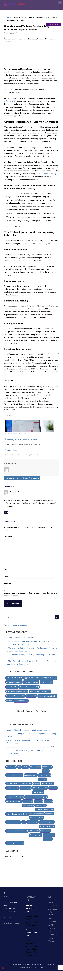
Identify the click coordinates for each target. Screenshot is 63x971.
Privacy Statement (26, 967)
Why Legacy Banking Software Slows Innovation (15, 433)
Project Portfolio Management (40, 691)
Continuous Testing (25, 783)
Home (8, 17)
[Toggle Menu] (60, 2)
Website (7, 583)
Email (7, 576)
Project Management (32, 822)
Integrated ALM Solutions (28, 805)
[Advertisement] (31, 872)
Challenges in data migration (45, 775)
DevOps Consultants (15, 797)
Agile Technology (11, 766)
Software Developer (47, 826)
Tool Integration (36, 835)
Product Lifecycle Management (17, 691)
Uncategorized (9, 700)
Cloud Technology (43, 779)
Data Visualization (53, 787)
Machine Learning (48, 174)
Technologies (21, 33)
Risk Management (31, 695)
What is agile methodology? (49, 834)
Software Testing (34, 830)
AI (19, 766)
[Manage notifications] (3, 968)
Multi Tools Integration (36, 817)
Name (7, 569)
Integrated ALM (48, 801)
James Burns (9, 33)
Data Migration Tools (12, 787)
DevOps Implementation (36, 797)
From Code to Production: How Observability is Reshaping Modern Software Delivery (23, 444)
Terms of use (38, 967)
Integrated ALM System (40, 805)
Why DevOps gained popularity (15, 843)
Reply (6, 512)
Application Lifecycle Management (40, 678)
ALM (25, 767)
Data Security (26, 788)
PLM (24, 821)
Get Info (31, 715)
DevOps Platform (13, 801)
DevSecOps (11, 687)
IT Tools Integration (29, 687)
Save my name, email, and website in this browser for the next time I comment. (30, 594)
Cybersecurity (36, 783)
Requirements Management (15, 696)
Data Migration (31, 682)
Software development (30, 478)
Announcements (14, 677)
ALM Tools (45, 770)
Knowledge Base (12, 478)
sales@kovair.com (11, 923)
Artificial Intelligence (30, 775)
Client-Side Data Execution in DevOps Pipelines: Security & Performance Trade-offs (23, 454)
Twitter (6, 931)
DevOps (46, 682)
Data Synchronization (40, 787)
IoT (52, 809)
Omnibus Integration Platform (13, 822)
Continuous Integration (14, 682)
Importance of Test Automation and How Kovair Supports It (30, 747)
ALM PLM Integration (47, 766)
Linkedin (12, 931)
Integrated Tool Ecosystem (42, 809)
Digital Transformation (28, 801)
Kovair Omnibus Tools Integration (37, 813)
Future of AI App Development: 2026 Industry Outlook (28, 730)
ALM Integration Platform (35, 766)
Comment (9, 536)
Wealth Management (21, 700)
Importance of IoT (38, 801)
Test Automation (45, 830)
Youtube (6, 935)
